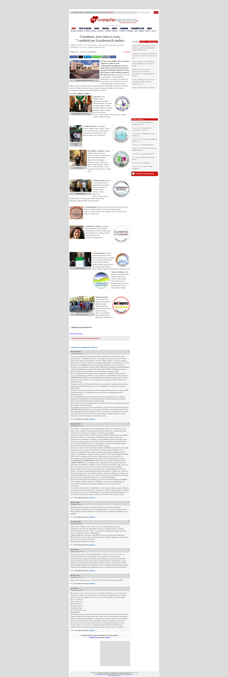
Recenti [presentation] (143, 41)
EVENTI (114, 28)
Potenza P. (115, 30)
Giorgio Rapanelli (75, 351)
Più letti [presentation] (135, 42)
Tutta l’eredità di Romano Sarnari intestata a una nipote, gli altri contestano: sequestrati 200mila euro (144, 48)
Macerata (80, 30)
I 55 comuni (73, 30)
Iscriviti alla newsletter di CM (85, 338)
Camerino (141, 30)
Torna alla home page (76, 334)
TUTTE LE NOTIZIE (85, 28)
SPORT (96, 28)
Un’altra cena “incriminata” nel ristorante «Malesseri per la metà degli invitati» (143, 64)
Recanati (93, 30)
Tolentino (108, 30)
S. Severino (122, 30)
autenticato (91, 419)
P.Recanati (101, 30)
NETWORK (110, 12)
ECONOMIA (124, 28)
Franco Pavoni (74, 549)
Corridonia (130, 30)
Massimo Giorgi (75, 575)
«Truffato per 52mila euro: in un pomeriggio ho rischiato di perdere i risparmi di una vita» (143, 82)
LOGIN (96, 12)
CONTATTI (82, 12)
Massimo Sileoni (75, 502)
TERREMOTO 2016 (137, 28)
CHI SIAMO (75, 12)
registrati (107, 637)
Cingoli (154, 30)
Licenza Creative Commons (127, 674)
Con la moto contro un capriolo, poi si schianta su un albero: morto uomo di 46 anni (144, 56)
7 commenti (126, 52)
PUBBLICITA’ (89, 12)
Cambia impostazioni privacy (114, 675)
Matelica (147, 30)
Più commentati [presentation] (152, 41)
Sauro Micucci (74, 588)
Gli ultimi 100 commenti (145, 174)
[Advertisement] (115, 653)
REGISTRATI (102, 12)
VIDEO (149, 28)
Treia (135, 30)
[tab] (135, 42)
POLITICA (105, 28)
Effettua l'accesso (94, 637)
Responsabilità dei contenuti (101, 674)
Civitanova (87, 30)
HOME (74, 28)
